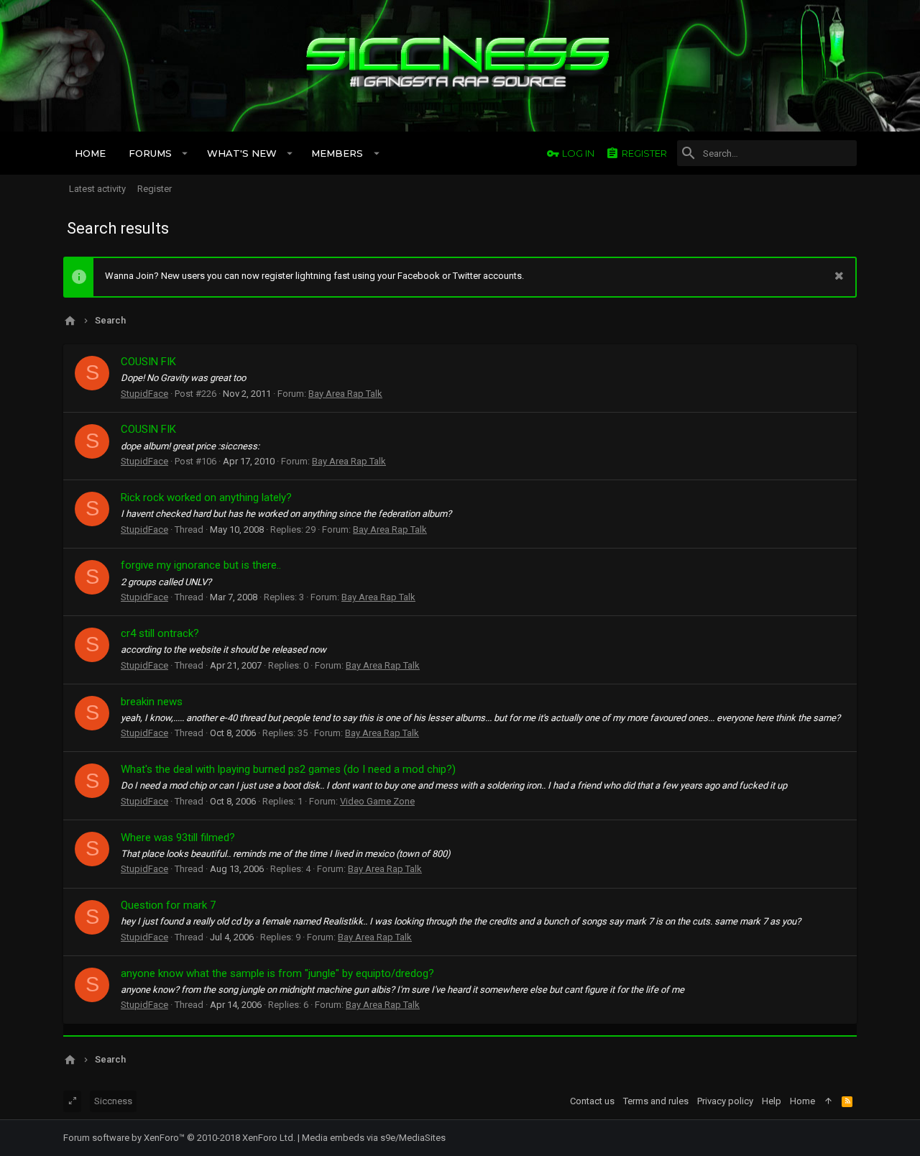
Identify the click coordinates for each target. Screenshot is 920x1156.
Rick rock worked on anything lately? (206, 497)
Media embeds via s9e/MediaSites (374, 1137)
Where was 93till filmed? (178, 837)
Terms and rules (656, 1101)
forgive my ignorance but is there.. (201, 565)
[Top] (828, 1101)
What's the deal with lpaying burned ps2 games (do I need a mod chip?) (288, 769)
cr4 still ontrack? (160, 633)
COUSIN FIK (148, 361)
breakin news (152, 701)
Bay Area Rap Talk (345, 393)
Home (802, 1101)
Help (771, 1101)
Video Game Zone (377, 801)
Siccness (113, 1101)
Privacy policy (725, 1101)
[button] (185, 153)
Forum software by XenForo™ (179, 1137)
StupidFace (144, 393)
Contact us (592, 1101)
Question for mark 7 (168, 905)
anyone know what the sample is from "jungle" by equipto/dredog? (277, 973)
